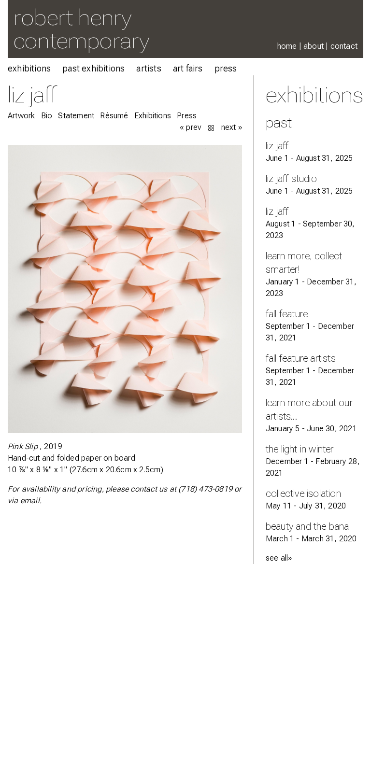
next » (231, 127)
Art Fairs (188, 68)
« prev (190, 127)
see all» (279, 558)
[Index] (212, 127)
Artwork (21, 115)
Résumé (114, 115)
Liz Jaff (32, 94)
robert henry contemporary (81, 28)
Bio (47, 115)
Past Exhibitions (93, 68)
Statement (76, 115)
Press (225, 68)
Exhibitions (29, 68)
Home (287, 46)
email (30, 500)
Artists (148, 68)
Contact (343, 46)
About (313, 46)
